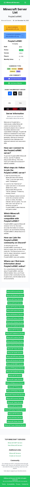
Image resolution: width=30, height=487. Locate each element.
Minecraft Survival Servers (15, 291)
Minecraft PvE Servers (15, 406)
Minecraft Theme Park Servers (15, 394)
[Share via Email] (20, 93)
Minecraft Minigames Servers (15, 368)
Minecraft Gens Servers (15, 417)
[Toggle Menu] (25, 2)
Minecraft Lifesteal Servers (15, 322)
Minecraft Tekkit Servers (15, 402)
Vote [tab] (20, 103)
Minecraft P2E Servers (15, 413)
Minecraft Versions (15, 453)
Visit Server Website (16, 83)
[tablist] (15, 103)
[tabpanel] (15, 196)
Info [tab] (9, 103)
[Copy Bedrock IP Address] (22, 35)
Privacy (18, 484)
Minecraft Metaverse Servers (15, 383)
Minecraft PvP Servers (15, 329)
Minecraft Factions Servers (15, 310)
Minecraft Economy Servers (15, 398)
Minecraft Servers (6, 20)
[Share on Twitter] (15, 93)
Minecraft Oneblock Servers (15, 371)
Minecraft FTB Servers (15, 387)
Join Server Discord (16, 78)
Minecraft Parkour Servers (15, 318)
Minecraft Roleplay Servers (15, 391)
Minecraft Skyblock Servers (15, 295)
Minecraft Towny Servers (15, 349)
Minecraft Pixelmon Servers (15, 307)
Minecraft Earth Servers (15, 303)
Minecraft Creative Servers (15, 337)
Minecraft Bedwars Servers (15, 314)
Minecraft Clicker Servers (15, 421)
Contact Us (25, 484)
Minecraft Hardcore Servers (15, 360)
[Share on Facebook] (10, 93)
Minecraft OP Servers (15, 375)
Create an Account (15, 456)
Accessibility (11, 484)
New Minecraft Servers (15, 445)
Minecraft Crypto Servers (15, 379)
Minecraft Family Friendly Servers (15, 410)
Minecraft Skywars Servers (15, 341)
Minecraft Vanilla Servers (15, 352)
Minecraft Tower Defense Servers (15, 425)
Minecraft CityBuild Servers (15, 326)
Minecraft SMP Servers (15, 443)
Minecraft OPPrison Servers (15, 356)
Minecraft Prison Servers (15, 299)
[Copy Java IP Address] (22, 28)
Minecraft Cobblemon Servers (15, 333)
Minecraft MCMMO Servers (15, 364)
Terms (4, 484)
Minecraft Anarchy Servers (15, 345)
